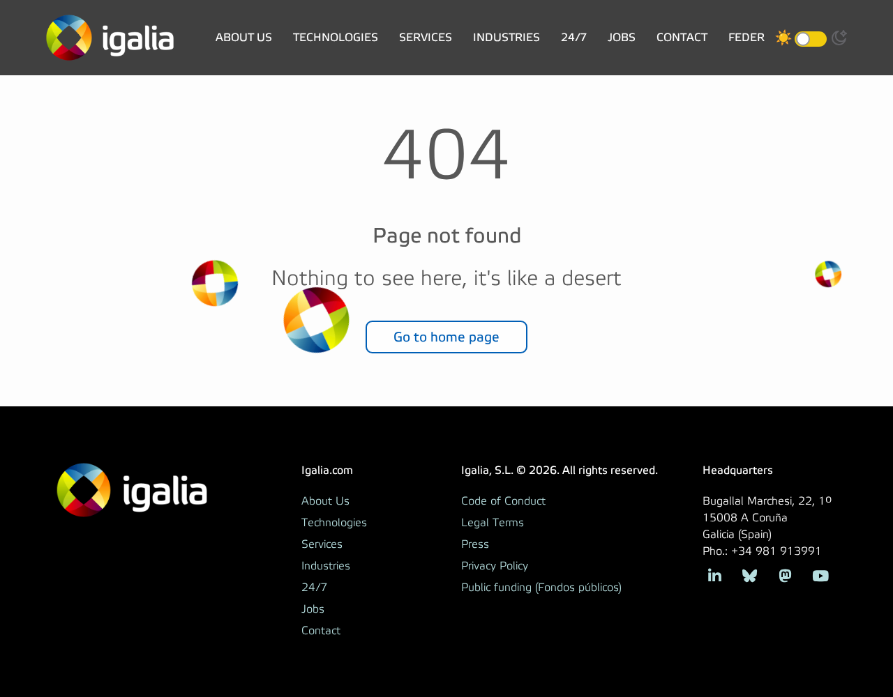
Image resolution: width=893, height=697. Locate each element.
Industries (506, 37)
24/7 (574, 37)
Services (425, 37)
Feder (746, 37)
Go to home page (446, 337)
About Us (244, 37)
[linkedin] (715, 575)
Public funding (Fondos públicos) (541, 587)
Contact (681, 37)
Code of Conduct (503, 501)
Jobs (622, 37)
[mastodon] (785, 575)
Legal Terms (492, 522)
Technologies (335, 37)
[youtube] (820, 575)
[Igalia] (109, 37)
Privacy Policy (494, 566)
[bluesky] (750, 575)
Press (475, 544)
